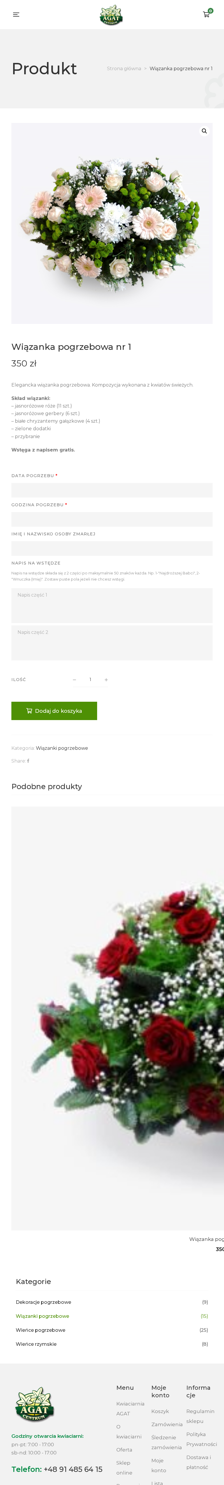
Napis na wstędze (36, 563)
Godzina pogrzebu (39, 504)
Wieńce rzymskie (36, 1344)
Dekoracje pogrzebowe (43, 1302)
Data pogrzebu (34, 475)
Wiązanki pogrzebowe (62, 748)
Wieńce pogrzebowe (40, 1330)
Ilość (18, 679)
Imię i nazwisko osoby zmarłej (53, 534)
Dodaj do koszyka (58, 711)
